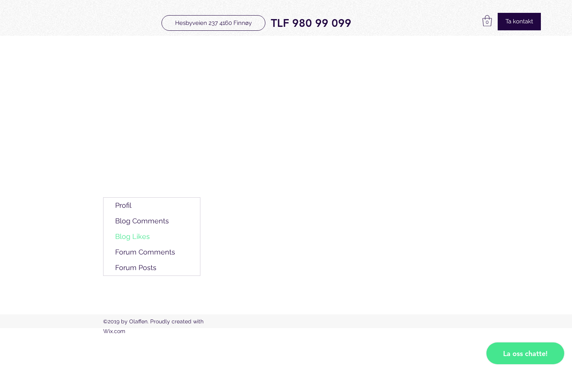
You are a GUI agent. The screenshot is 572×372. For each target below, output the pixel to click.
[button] (487, 20)
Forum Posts (135, 267)
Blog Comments (142, 221)
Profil (123, 205)
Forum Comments (145, 252)
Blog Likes (132, 236)
